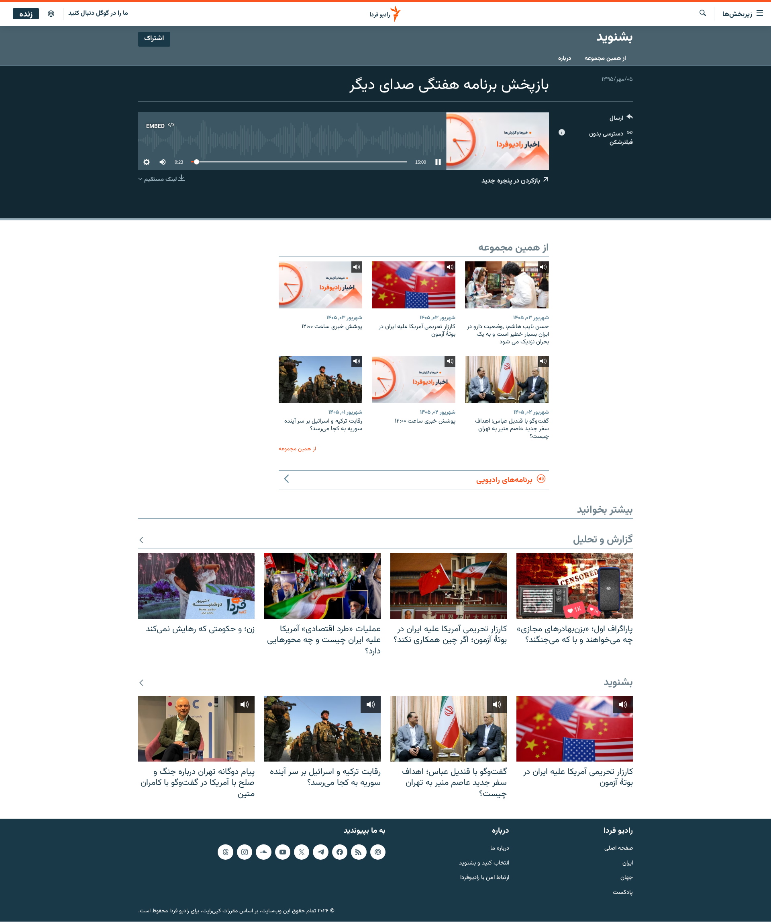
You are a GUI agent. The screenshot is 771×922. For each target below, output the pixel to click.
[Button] (621, 120)
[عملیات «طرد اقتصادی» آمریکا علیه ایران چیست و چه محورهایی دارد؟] (322, 586)
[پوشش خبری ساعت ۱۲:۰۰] (320, 284)
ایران (627, 863)
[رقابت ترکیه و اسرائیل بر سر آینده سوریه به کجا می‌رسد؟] (320, 379)
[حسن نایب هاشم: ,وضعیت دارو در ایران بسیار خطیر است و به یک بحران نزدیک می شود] (507, 284)
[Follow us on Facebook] (339, 852)
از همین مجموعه (605, 58)
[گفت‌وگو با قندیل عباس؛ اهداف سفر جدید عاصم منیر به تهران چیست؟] (507, 379)
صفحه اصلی (618, 848)
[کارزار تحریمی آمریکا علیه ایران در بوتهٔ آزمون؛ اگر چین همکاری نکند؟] (448, 586)
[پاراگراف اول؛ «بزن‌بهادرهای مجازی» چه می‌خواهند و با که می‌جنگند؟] (574, 586)
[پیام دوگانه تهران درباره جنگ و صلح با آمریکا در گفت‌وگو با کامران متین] (196, 729)
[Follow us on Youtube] (282, 852)
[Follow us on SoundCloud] (263, 852)
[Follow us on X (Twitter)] (301, 852)
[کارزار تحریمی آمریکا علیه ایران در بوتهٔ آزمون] (413, 284)
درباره (564, 58)
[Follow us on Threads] (225, 852)
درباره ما (499, 848)
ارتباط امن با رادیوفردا (484, 878)
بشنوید (618, 683)
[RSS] (358, 852)
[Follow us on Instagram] (244, 852)
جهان (626, 878)
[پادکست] (51, 14)
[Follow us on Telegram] (320, 852)
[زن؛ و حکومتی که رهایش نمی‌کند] (196, 586)
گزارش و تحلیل (603, 540)
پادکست (623, 893)
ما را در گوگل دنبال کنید (98, 13)
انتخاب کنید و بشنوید (484, 863)
